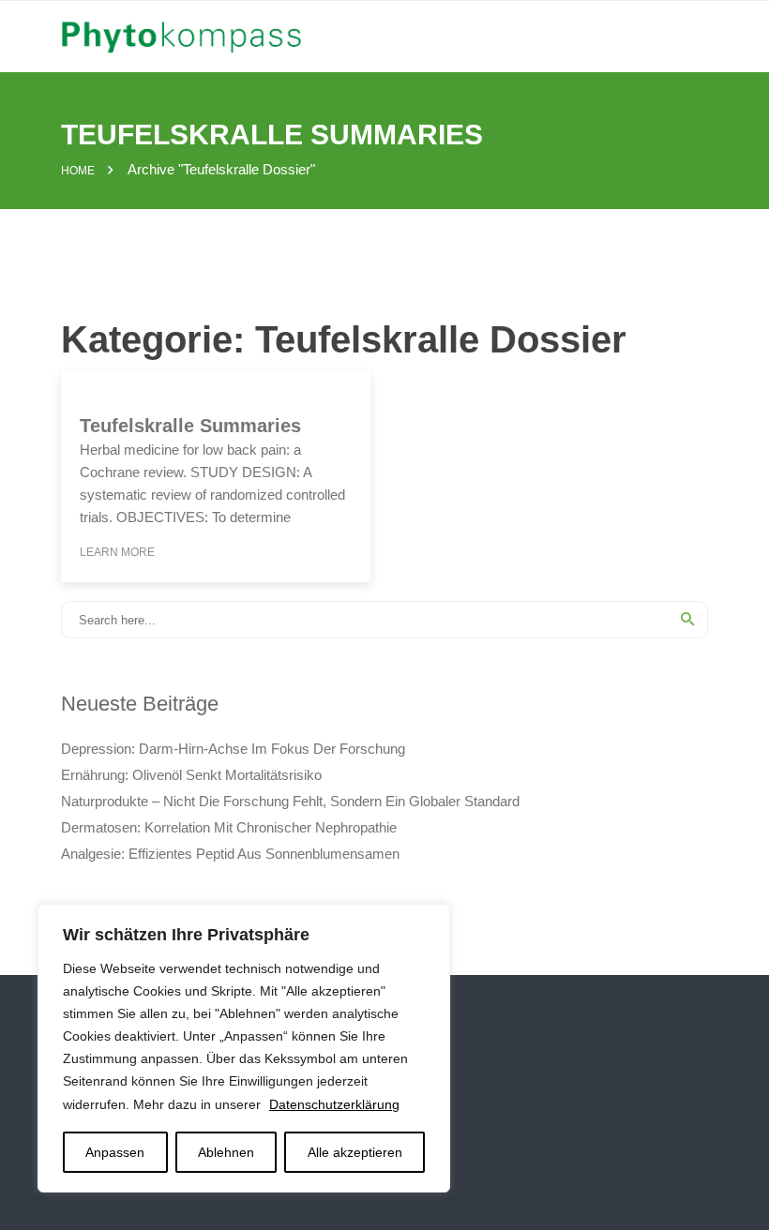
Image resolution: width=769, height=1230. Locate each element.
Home (78, 170)
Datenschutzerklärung (334, 1104)
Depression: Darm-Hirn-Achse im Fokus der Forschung (233, 749)
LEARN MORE (117, 552)
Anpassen (114, 1152)
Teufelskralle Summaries (190, 425)
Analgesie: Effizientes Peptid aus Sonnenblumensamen (230, 854)
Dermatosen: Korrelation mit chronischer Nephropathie (229, 827)
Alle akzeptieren (355, 1152)
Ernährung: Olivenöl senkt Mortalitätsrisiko (191, 775)
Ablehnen (226, 1152)
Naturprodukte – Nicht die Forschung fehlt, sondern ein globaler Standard (290, 801)
